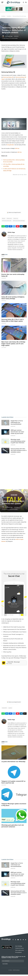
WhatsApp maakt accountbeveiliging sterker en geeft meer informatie (18, 441)
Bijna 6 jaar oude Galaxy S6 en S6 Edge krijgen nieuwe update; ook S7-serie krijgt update (13, 343)
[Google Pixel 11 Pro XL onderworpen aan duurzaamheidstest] (5, 422)
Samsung (15, 218)
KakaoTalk (4, 707)
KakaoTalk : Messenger (14, 662)
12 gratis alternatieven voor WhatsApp (13, 761)
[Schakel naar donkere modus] (23, 2)
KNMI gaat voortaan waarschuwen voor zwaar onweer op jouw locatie (17, 431)
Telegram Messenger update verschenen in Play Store (13, 804)
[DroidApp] (13, 2)
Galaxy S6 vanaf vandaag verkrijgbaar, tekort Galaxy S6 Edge (13, 297)
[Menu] (2, 2)
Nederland (9, 218)
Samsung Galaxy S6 (8, 77)
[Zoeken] (26, 2)
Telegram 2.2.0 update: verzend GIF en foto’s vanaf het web (13, 782)
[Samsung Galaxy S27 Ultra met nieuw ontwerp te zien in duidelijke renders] (5, 450)
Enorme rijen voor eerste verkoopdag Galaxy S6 (12, 275)
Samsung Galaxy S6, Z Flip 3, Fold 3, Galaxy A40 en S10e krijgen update (12, 320)
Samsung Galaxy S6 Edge (19, 220)
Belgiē (3, 218)
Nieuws (4, 497)
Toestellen (9, 16)
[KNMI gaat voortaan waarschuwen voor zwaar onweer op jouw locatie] (5, 432)
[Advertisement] (14, 103)
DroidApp (3, 16)
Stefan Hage (9, 36)
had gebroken (10, 144)
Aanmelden (5, 963)
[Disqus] (14, 371)
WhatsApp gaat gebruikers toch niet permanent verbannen (12, 826)
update (10, 707)
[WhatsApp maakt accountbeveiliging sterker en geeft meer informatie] (5, 441)
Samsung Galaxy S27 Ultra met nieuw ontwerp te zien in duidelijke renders (19, 450)
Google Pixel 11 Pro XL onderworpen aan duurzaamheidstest (17, 422)
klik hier (17, 148)
